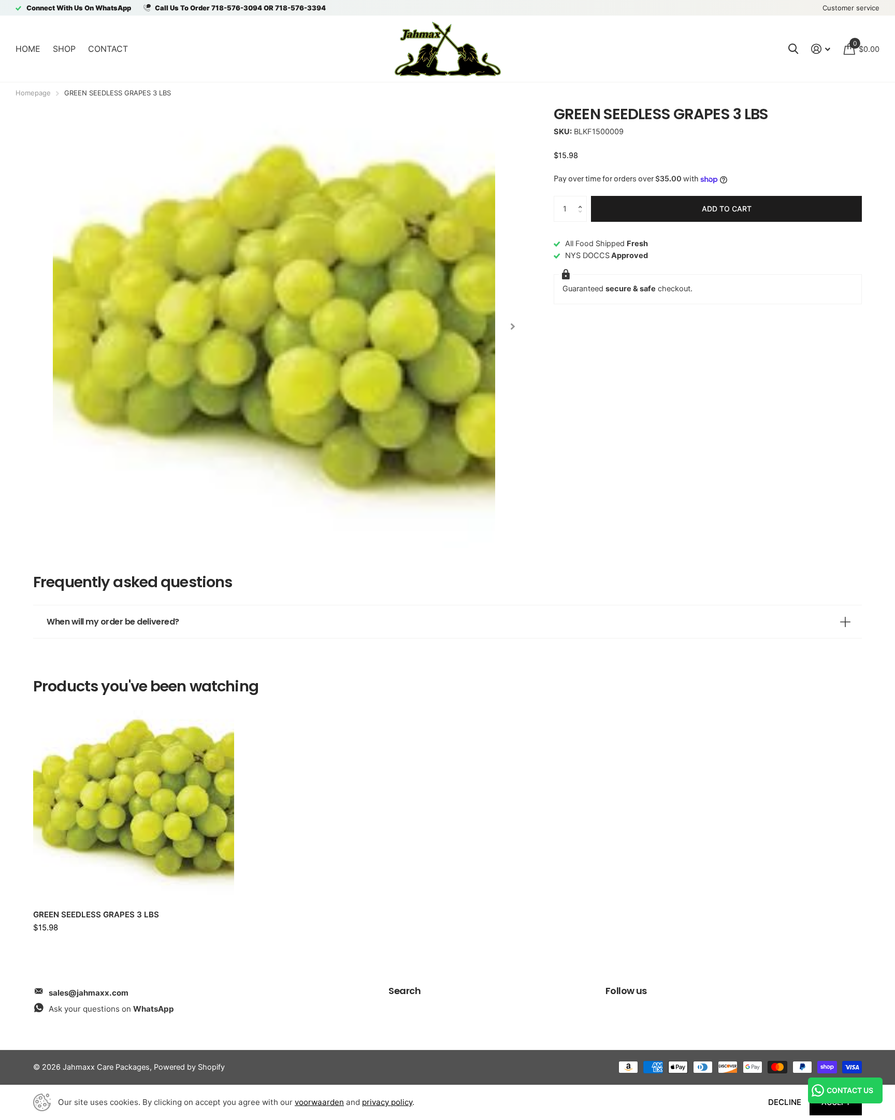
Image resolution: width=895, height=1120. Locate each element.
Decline (784, 1102)
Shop (64, 49)
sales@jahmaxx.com (88, 993)
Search (404, 990)
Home (28, 49)
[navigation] (512, 326)
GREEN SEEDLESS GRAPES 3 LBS (96, 914)
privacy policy (387, 1102)
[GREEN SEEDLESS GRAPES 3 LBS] (133, 801)
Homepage (33, 93)
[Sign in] (821, 49)
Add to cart (727, 208)
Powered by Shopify (189, 1067)
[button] (582, 200)
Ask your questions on (111, 1009)
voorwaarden (319, 1102)
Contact (108, 49)
